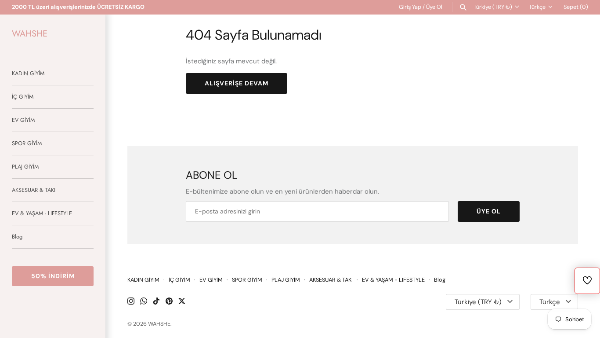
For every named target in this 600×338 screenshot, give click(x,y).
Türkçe (537, 7)
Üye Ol (434, 7)
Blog (17, 236)
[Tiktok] (156, 302)
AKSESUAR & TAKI (33, 190)
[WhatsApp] (143, 302)
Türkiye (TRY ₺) (492, 7)
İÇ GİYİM (22, 96)
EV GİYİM (23, 120)
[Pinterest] (169, 302)
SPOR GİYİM (27, 143)
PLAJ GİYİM (25, 166)
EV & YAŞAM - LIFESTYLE (42, 213)
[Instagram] (130, 302)
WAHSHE (159, 323)
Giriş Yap (410, 7)
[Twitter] (181, 302)
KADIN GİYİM (28, 73)
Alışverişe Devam (236, 83)
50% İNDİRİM (53, 276)
